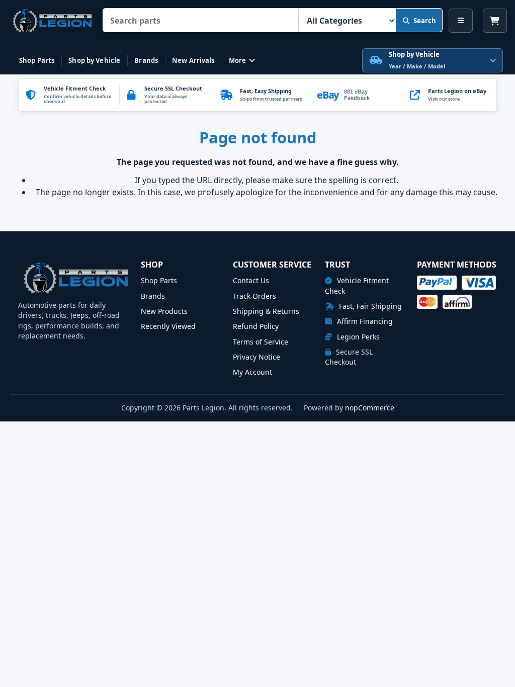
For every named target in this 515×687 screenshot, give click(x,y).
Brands (146, 60)
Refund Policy (256, 326)
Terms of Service (260, 342)
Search (424, 20)
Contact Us (251, 280)
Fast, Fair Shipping (369, 306)
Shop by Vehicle (94, 60)
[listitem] (448, 95)
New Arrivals (193, 60)
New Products (164, 311)
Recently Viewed (168, 326)
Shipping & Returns (266, 311)
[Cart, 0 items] (495, 21)
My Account (252, 372)
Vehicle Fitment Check (357, 285)
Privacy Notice (256, 357)
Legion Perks (357, 336)
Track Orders (254, 296)
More (237, 60)
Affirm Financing (364, 321)
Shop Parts (36, 60)
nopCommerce (369, 407)
